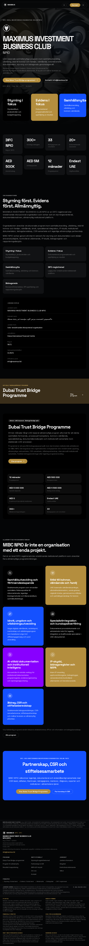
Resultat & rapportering (10, 867)
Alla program (11, 735)
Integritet (63, 864)
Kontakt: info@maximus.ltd (56, 80)
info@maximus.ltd (9, 852)
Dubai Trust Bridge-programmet (13, 860)
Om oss (33, 871)
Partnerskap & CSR (62, 791)
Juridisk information (66, 860)
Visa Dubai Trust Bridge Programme (33, 791)
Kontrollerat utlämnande (68, 867)
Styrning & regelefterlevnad (40, 860)
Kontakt (75, 5)
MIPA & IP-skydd (36, 867)
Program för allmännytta (11, 864)
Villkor (62, 871)
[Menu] (83, 5)
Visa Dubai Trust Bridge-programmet (20, 80)
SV (64, 5)
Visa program (73, 395)
